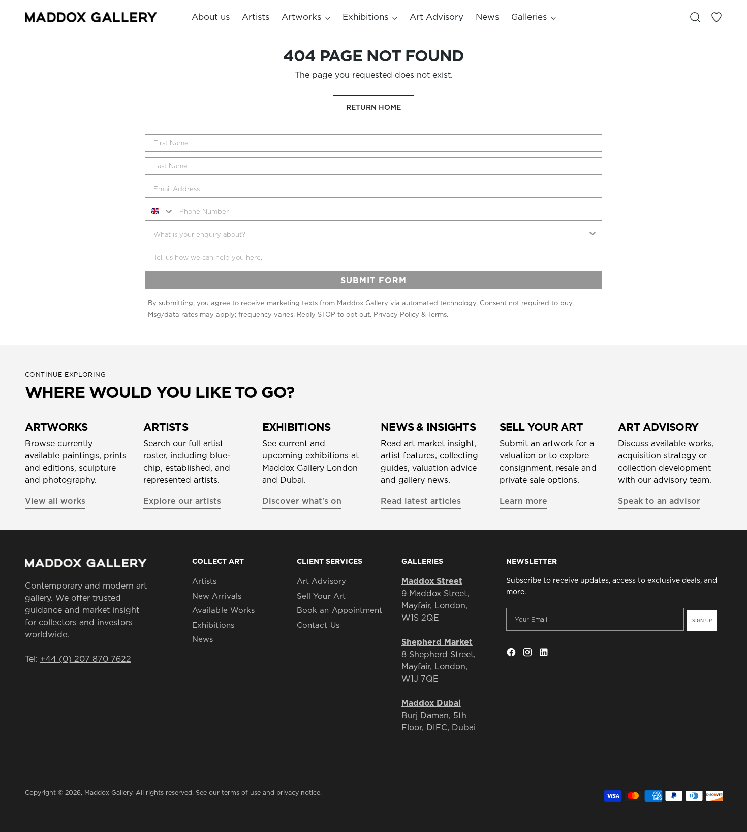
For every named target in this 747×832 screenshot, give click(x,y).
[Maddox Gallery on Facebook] (512, 653)
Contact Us (318, 625)
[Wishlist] (716, 17)
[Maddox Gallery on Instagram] (528, 653)
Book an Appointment (339, 610)
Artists (204, 581)
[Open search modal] (695, 17)
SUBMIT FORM (373, 280)
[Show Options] (592, 234)
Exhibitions (213, 625)
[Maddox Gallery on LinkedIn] (545, 653)
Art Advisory (321, 581)
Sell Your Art (321, 596)
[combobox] (159, 211)
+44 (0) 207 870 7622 (85, 658)
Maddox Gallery (108, 792)
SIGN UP (702, 620)
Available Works (223, 610)
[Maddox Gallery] (91, 17)
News (202, 639)
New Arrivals (216, 596)
